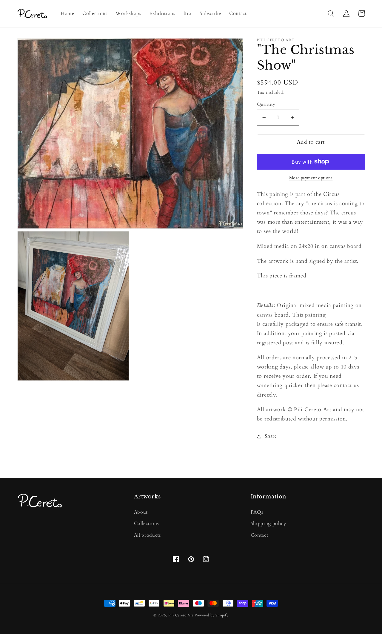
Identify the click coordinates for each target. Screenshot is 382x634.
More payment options (311, 178)
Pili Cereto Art (180, 615)
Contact (259, 535)
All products (147, 535)
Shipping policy (268, 523)
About (141, 512)
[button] (331, 13)
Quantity (266, 104)
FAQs (257, 512)
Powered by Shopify (212, 615)
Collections (146, 523)
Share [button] (271, 436)
